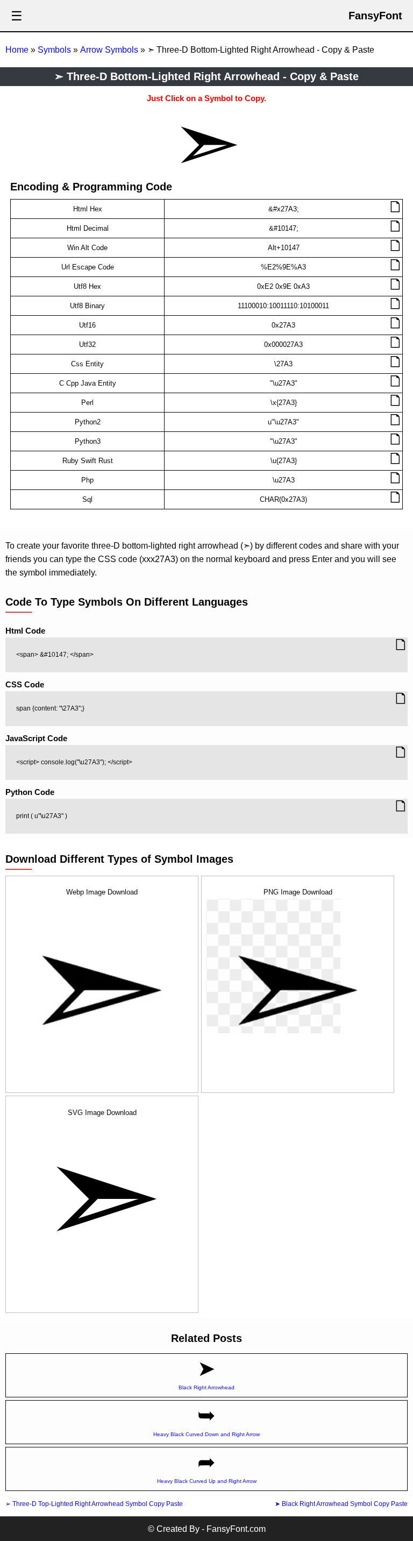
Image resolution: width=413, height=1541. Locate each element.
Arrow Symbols (109, 49)
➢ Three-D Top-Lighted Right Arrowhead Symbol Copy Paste (94, 1504)
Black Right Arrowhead (206, 1387)
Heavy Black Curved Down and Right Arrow (206, 1434)
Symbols (54, 49)
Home (17, 49)
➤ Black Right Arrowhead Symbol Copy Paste (341, 1504)
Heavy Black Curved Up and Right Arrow (207, 1481)
